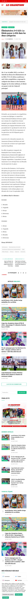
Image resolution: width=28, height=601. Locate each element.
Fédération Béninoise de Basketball (11, 249)
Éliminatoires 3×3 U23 (14, 247)
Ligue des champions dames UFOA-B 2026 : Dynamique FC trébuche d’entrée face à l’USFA (13, 325)
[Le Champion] (15, 5)
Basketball (11, 27)
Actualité (4, 27)
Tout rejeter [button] (5, 597)
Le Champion (10, 39)
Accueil (11, 21)
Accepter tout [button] (19, 594)
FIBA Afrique (5, 251)
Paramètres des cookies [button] (8, 594)
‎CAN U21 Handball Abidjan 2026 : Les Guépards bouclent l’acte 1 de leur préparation (18, 482)
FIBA (23, 249)
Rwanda (23, 251)
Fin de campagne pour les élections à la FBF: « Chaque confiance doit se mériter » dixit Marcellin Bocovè (13, 349)
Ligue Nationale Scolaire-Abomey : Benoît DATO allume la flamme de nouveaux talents (12, 374)
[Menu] (2, 5)
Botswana (4, 247)
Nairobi (17, 251)
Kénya (11, 251)
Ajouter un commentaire (14, 384)
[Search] (26, 1)
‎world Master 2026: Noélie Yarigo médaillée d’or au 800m (11, 301)
